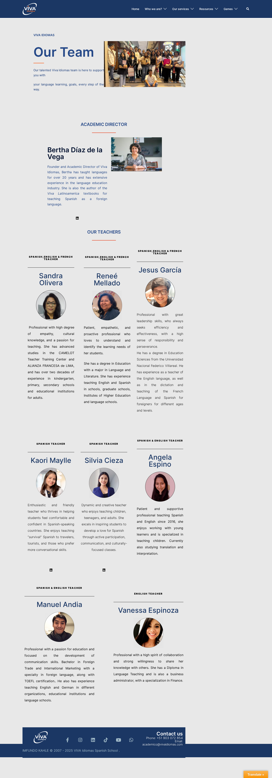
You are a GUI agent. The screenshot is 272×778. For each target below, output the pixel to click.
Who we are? (153, 9)
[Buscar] (247, 9)
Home (135, 9)
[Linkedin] (77, 218)
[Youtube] (118, 740)
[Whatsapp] (131, 740)
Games (228, 9)
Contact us (170, 734)
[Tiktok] (106, 740)
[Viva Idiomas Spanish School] (30, 9)
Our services (180, 9)
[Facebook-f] (67, 740)
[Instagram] (80, 740)
